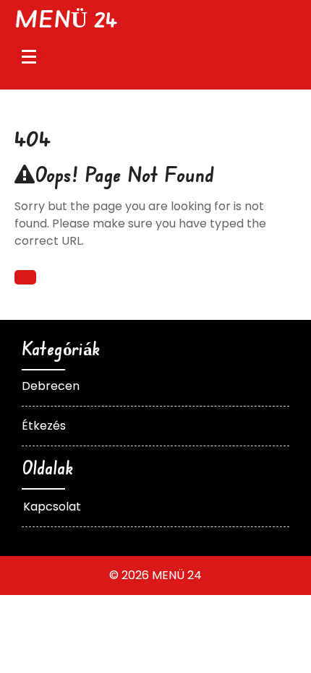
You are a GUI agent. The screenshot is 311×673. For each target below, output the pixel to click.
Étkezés (44, 425)
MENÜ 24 (65, 18)
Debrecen (51, 386)
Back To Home (25, 277)
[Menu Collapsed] (28, 56)
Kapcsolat (52, 506)
